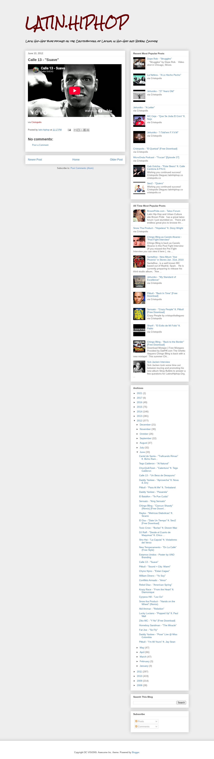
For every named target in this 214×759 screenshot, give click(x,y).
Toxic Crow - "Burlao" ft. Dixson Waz (158, 527)
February (145, 661)
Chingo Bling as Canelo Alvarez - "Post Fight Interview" (164, 238)
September (146, 438)
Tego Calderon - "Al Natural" (154, 463)
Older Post (116, 159)
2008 (140, 685)
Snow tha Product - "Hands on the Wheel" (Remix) (157, 603)
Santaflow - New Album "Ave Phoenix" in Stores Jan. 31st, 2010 (165, 258)
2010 (140, 676)
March (143, 656)
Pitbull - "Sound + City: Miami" (155, 566)
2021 (140, 393)
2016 (140, 402)
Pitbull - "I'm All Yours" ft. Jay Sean (157, 641)
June (143, 452)
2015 (140, 406)
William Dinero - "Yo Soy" (152, 575)
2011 (140, 671)
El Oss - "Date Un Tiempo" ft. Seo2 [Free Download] (157, 522)
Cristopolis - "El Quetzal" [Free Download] (155, 148)
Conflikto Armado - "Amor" (153, 580)
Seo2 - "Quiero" (155, 183)
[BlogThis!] (78, 130)
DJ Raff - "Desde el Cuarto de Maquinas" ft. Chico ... (155, 533)
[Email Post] (69, 130)
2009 (140, 680)
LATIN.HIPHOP (76, 23)
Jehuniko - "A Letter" (144, 107)
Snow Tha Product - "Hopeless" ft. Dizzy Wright (158, 228)
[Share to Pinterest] (88, 130)
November (145, 429)
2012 (140, 420)
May (142, 647)
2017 (140, 397)
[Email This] (75, 130)
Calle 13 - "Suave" (148, 562)
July (142, 447)
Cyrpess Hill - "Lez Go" (151, 596)
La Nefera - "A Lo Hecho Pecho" (164, 75)
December (145, 424)
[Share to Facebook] (84, 130)
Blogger (135, 752)
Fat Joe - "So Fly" (148, 629)
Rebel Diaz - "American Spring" (155, 584)
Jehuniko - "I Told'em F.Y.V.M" (162, 132)
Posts (140, 721)
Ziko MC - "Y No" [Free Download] (157, 620)
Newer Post (35, 159)
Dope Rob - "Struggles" (159, 58)
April (142, 652)
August (144, 442)
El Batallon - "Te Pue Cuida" (153, 496)
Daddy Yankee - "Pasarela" (153, 492)
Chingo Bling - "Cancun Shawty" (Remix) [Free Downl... (156, 507)
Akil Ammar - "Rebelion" (151, 608)
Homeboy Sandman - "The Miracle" (158, 625)
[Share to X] (81, 130)
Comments (143, 726)
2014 (140, 411)
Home (76, 159)
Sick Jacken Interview (158, 362)
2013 (140, 416)
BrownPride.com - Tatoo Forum (163, 211)
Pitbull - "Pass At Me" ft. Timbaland (157, 487)
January (144, 666)
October (144, 433)
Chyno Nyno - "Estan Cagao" (154, 571)
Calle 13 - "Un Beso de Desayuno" (157, 475)
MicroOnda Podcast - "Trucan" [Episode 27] (156, 157)
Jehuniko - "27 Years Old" (160, 91)
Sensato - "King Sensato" (152, 501)
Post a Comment (40, 145)
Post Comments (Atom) (82, 168)
